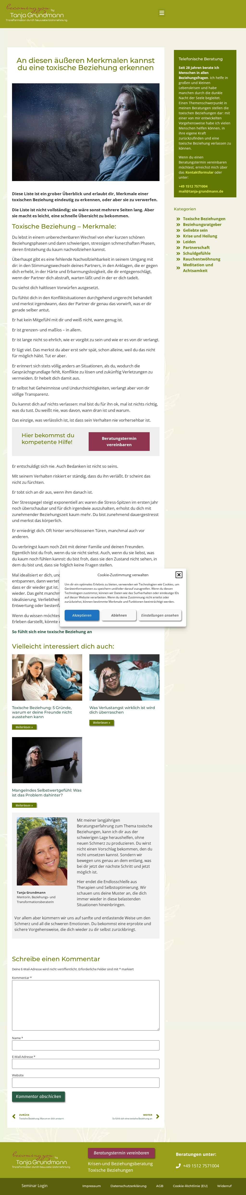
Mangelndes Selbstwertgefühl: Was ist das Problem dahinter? (46, 792)
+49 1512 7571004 (193, 186)
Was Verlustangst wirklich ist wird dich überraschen (122, 710)
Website (18, 1075)
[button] (179, 574)
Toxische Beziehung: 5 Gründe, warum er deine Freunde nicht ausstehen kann (42, 712)
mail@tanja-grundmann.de (201, 191)
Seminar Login (35, 1185)
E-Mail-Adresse (23, 1056)
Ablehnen (119, 615)
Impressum (91, 1186)
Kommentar (22, 977)
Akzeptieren (82, 615)
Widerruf (224, 1186)
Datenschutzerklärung (129, 1186)
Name (17, 1038)
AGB (159, 1186)
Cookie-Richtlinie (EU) (190, 1186)
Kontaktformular (199, 172)
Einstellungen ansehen (160, 615)
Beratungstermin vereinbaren (119, 441)
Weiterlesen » (24, 727)
